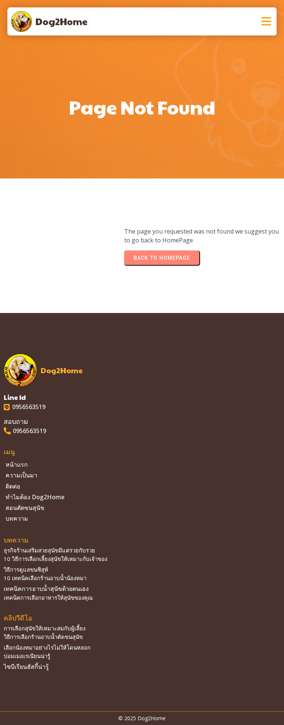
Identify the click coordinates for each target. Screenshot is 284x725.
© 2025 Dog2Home (142, 718)
